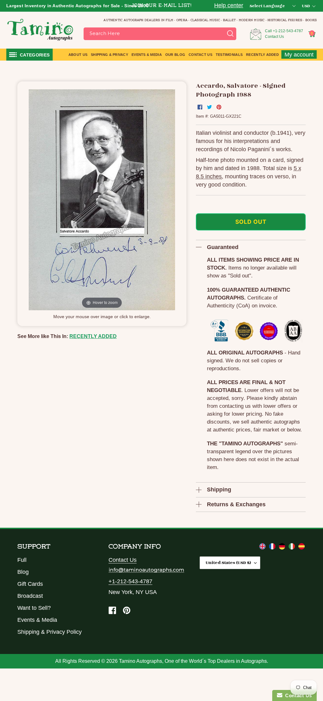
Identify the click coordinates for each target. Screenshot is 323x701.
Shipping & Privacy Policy (49, 632)
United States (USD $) (228, 562)
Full (21, 560)
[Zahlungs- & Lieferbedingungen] (283, 547)
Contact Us (274, 36)
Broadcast (30, 596)
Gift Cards (30, 584)
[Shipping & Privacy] (263, 547)
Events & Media (37, 620)
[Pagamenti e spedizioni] (292, 547)
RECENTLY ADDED (93, 336)
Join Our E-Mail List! (161, 5)
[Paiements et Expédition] (273, 547)
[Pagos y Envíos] (301, 547)
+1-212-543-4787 (288, 31)
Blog (23, 572)
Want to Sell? (34, 608)
